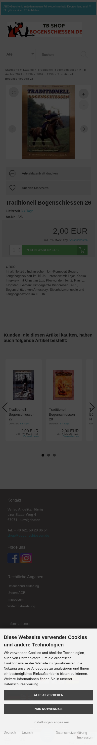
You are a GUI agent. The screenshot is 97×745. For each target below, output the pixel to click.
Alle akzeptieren (48, 695)
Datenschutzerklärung (71, 733)
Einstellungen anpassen (50, 722)
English (27, 732)
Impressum (85, 737)
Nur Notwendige (48, 708)
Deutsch (10, 732)
